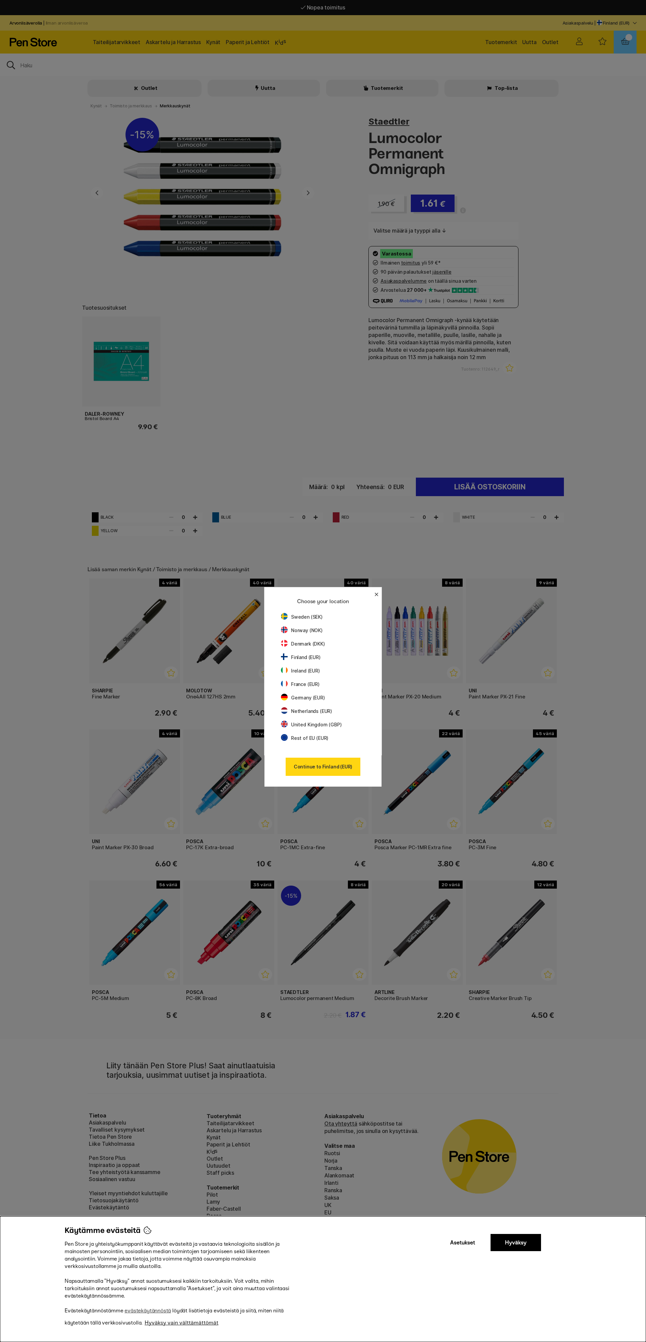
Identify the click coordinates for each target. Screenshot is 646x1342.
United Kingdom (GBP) (316, 724)
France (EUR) (305, 684)
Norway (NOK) (307, 630)
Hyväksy (516, 1242)
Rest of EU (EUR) (309, 738)
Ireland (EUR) (305, 671)
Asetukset (462, 1242)
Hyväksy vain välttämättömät (181, 1322)
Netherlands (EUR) (311, 711)
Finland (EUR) (306, 657)
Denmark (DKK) (308, 644)
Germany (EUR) (308, 697)
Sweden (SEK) (307, 617)
